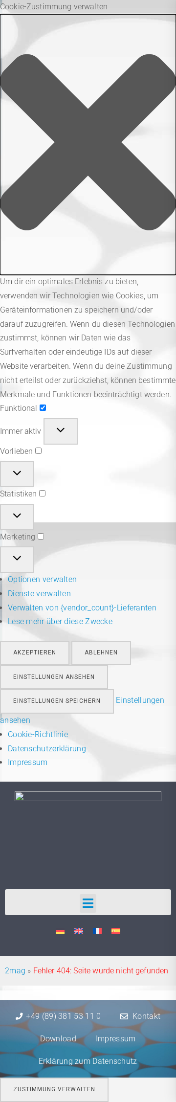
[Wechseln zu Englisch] (78, 931)
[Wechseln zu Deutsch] (60, 931)
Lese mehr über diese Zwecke (60, 621)
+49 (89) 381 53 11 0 (63, 1016)
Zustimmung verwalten (54, 1089)
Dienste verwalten (39, 593)
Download (58, 1038)
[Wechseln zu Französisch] (97, 931)
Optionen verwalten (42, 579)
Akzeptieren (34, 652)
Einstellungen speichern (57, 700)
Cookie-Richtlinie (38, 734)
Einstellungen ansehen (54, 677)
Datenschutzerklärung (47, 748)
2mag (15, 970)
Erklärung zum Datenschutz (88, 1061)
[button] (88, 144)
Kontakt (146, 1016)
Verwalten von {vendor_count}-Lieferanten (82, 607)
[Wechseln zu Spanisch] (116, 931)
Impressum (28, 762)
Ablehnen (101, 652)
